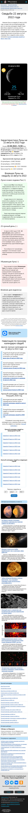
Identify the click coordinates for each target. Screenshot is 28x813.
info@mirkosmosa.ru (14, 802)
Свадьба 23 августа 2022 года (11, 466)
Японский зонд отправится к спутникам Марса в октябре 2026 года (12, 769)
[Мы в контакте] (16, 783)
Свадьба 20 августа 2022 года (11, 439)
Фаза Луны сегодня (5, 686)
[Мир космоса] (5, 1)
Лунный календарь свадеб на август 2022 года (11, 8)
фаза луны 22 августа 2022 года (13, 358)
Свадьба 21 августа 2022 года (11, 435)
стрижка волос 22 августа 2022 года (14, 368)
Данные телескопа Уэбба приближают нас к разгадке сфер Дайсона (13, 751)
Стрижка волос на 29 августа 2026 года (10, 693)
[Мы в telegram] (12, 783)
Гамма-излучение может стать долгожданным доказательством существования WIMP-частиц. (12, 757)
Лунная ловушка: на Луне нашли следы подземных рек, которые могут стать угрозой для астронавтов (14, 766)
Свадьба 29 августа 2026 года (7, 700)
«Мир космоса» (4, 797)
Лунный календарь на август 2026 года (10, 702)
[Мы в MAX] (7, 783)
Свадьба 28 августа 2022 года (11, 484)
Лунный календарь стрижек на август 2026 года (12, 704)
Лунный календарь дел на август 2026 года (11, 709)
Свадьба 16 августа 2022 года (11, 453)
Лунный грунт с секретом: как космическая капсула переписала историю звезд (13, 754)
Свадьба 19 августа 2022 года (11, 443)
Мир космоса (4, 5)
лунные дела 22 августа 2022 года (13, 390)
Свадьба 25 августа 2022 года (11, 473)
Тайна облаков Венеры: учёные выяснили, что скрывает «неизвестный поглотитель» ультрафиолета (14, 745)
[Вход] (26, 2)
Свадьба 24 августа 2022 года (11, 470)
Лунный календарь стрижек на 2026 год (10, 716)
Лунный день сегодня (6, 688)
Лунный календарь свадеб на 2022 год (9, 6)
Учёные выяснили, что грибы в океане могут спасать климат (13, 748)
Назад (8, 792)
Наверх (19, 792)
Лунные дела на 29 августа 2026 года (9, 698)
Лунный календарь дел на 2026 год (9, 720)
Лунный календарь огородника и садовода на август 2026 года (13, 707)
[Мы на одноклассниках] (21, 783)
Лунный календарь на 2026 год (8, 714)
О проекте (3, 804)
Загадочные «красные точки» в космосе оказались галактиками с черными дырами (13, 760)
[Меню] (1, 2)
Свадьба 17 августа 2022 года (11, 450)
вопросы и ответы (19, 325)
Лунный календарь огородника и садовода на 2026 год (13, 718)
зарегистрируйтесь (23, 104)
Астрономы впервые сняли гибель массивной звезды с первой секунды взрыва (13, 763)
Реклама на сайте (5, 806)
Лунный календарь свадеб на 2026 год (10, 722)
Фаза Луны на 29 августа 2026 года (9, 691)
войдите (14, 105)
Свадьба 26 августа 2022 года (11, 477)
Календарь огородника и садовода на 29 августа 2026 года (13, 695)
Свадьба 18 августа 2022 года (11, 446)
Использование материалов (13, 804)
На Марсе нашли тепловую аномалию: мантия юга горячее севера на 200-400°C (12, 742)
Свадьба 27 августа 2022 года (11, 480)
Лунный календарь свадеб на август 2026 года (11, 711)
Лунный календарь (12, 5)
